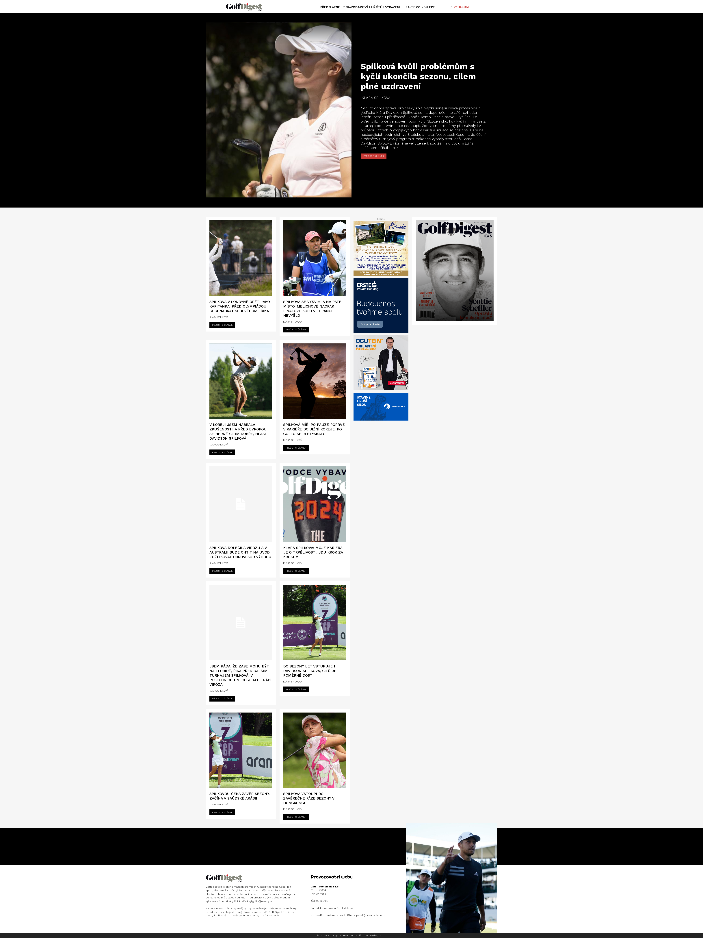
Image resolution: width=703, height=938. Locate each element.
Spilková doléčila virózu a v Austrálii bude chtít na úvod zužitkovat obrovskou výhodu (240, 552)
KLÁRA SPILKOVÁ (376, 97)
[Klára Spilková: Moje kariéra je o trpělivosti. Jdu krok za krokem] (314, 504)
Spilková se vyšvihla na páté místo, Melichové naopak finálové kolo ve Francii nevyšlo (312, 308)
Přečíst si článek (373, 156)
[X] (232, 925)
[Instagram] (209, 925)
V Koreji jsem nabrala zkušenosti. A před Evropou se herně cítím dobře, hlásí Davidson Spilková (238, 431)
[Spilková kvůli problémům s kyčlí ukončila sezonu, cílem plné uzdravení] (279, 110)
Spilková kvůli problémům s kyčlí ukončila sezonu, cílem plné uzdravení (418, 76)
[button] (459, 7)
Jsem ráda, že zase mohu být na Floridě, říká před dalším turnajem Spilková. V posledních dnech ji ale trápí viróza (240, 675)
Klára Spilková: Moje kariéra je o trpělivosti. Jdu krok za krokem (313, 552)
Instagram (220, 925)
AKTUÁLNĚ (451, 886)
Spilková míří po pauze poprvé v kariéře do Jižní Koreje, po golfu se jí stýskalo (314, 429)
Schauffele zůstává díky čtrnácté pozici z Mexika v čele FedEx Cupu (451, 875)
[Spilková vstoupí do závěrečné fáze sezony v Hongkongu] (314, 750)
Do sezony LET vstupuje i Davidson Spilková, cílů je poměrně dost (309, 671)
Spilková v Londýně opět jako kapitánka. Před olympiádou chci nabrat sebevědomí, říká (239, 306)
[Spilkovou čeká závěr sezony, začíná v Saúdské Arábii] (240, 750)
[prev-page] (487, 929)
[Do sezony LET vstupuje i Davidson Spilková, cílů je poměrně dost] (314, 622)
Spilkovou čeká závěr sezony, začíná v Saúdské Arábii (239, 795)
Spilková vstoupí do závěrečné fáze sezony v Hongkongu (308, 798)
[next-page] (494, 929)
